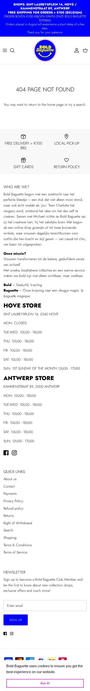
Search (8, 530)
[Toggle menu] (5, 50)
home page (55, 104)
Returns (8, 515)
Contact (9, 486)
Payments (10, 493)
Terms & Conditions (17, 545)
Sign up (15, 620)
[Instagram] (14, 452)
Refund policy (13, 508)
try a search (77, 104)
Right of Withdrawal (17, 523)
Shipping (9, 537)
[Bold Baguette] (45, 50)
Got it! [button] (45, 683)
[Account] (75, 50)
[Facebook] (6, 452)
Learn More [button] (66, 672)
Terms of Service (15, 552)
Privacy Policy (13, 500)
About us (9, 478)
